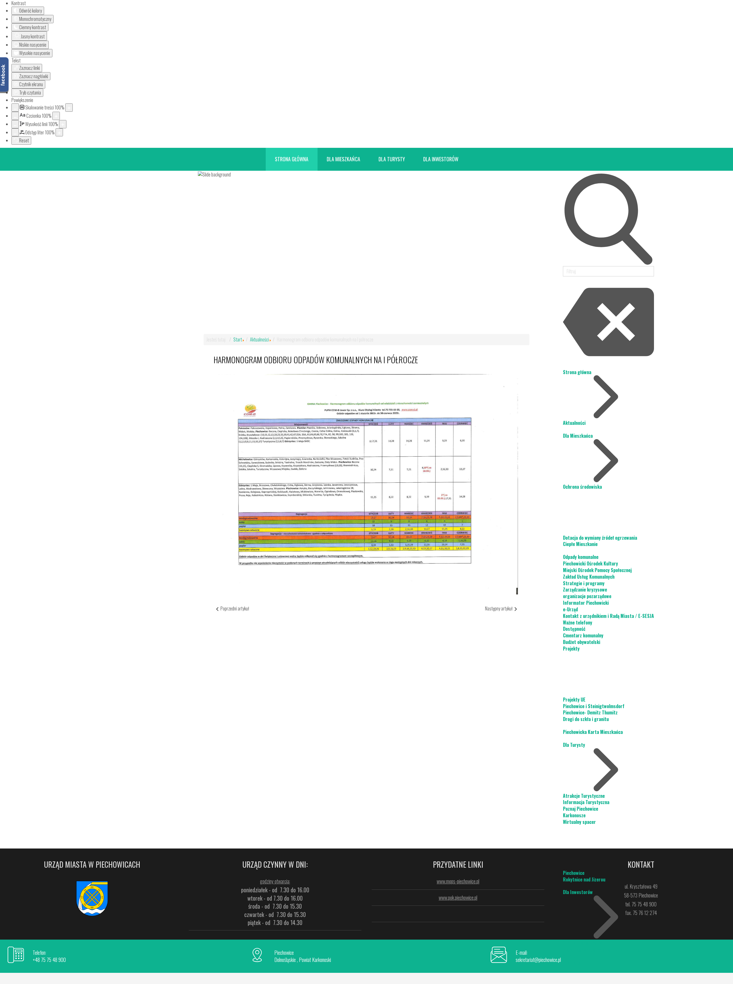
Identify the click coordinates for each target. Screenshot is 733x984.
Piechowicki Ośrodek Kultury (590, 563)
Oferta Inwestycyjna (582, 943)
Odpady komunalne (580, 556)
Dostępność (574, 628)
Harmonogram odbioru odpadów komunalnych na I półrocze (316, 360)
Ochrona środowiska (582, 486)
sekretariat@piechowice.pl (538, 959)
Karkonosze (574, 815)
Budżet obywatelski (581, 642)
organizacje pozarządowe (587, 596)
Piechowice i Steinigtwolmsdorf (593, 706)
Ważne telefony (577, 622)
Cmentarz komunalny (583, 635)
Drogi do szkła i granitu (586, 719)
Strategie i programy (583, 583)
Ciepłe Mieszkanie (580, 544)
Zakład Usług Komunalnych (588, 576)
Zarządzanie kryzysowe (585, 589)
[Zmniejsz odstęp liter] (15, 132)
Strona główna (577, 372)
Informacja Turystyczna (586, 802)
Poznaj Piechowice (580, 808)
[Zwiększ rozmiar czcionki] (56, 116)
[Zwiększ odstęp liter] (59, 132)
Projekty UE (574, 699)
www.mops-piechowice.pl (458, 881)
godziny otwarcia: (275, 881)
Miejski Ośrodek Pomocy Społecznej (597, 570)
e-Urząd (570, 609)
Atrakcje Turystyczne (584, 795)
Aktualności (574, 422)
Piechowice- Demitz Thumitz (590, 712)
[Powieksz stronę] (69, 107)
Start (237, 339)
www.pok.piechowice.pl (458, 897)
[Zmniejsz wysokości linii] (15, 124)
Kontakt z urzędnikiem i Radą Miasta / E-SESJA (608, 615)
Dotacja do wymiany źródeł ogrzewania (600, 537)
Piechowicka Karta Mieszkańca (593, 731)
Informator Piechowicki (586, 602)
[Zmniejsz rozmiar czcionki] (15, 116)
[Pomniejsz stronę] (15, 107)
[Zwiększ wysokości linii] (62, 124)
